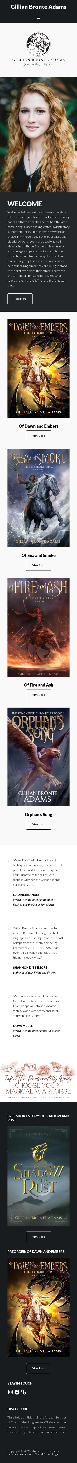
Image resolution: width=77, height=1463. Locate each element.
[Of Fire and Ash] (38, 627)
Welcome (24, 204)
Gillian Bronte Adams (38, 6)
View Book (38, 435)
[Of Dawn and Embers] (38, 368)
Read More (20, 298)
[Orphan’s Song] (38, 757)
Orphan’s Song (38, 814)
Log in (55, 1454)
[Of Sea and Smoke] (38, 498)
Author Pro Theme (44, 1451)
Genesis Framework (20, 1454)
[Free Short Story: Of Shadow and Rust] (38, 1176)
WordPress (42, 1454)
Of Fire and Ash (38, 684)
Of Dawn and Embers (38, 426)
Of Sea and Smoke (38, 555)
